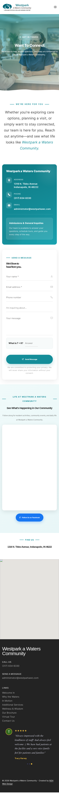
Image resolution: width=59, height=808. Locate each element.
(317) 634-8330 (22, 198)
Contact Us (8, 720)
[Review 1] (27, 772)
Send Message (31, 359)
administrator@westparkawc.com (32, 209)
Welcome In (8, 692)
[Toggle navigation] (55, 7)
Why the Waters (10, 696)
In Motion (7, 700)
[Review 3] (31, 772)
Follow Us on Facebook (31, 518)
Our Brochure (9, 712)
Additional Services (12, 704)
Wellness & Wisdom (12, 708)
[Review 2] (29, 772)
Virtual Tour (8, 716)
